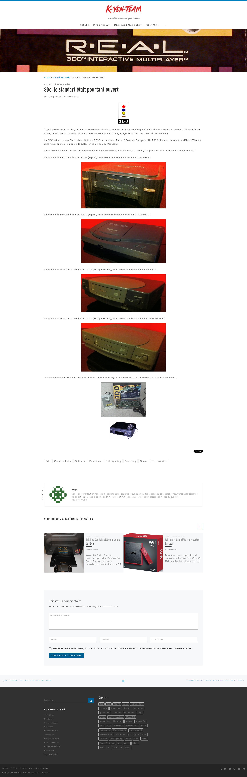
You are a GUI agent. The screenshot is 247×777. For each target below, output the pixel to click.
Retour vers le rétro (52, 746)
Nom (53, 639)
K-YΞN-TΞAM (17, 768)
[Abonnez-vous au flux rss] (221, 769)
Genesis (117, 713)
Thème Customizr (41, 772)
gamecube (104, 713)
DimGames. (49, 719)
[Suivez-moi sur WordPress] (234, 769)
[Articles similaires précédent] (193, 526)
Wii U (126, 743)
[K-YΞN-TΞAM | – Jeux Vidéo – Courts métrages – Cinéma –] (123, 9)
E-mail (105, 639)
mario (102, 717)
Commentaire (59, 615)
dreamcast (116, 708)
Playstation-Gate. (51, 742)
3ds (108, 704)
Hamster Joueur (51, 730)
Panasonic (105, 730)
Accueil (47, 77)
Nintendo (118, 726)
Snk (136, 739)
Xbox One (117, 747)
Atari (125, 704)
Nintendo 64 (132, 726)
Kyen (50, 97)
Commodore (137, 704)
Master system (116, 717)
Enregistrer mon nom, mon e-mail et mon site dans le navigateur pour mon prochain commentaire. (123, 648)
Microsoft (117, 721)
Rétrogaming (116, 739)
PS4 (144, 734)
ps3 (137, 734)
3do (101, 704)
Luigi (140, 713)
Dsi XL (127, 708)
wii (119, 743)
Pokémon (120, 734)
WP (15, 772)
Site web (157, 639)
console (103, 708)
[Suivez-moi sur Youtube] (239, 769)
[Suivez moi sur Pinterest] (244, 769)
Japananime (49, 734)
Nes (109, 726)
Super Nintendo (107, 743)
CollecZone (49, 715)
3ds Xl (117, 704)
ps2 (130, 734)
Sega (128, 739)
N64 (101, 726)
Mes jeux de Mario (51, 738)
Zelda (128, 747)
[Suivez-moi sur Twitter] (225, 769)
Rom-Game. (49, 750)
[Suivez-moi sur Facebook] (230, 769)
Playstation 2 (119, 730)
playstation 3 (136, 730)
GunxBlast (48, 726)
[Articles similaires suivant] (200, 526)
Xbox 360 (104, 747)
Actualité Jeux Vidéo (61, 77)
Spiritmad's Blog (51, 754)
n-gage (129, 721)
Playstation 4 (106, 734)
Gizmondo (129, 713)
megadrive (105, 721)
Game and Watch (51, 723)
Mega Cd (130, 717)
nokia (143, 726)
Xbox (135, 743)
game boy (139, 708)
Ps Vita (103, 739)
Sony (144, 739)
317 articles (79, 500)
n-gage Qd (141, 721)
